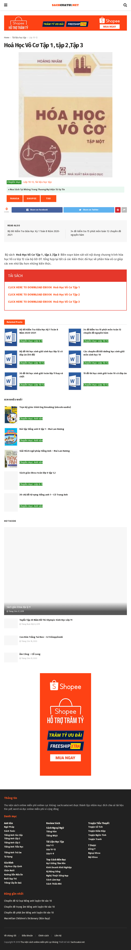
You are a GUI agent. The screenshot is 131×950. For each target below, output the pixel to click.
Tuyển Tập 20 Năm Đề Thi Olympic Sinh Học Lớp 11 (45, 620)
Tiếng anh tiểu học (13, 847)
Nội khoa (93, 857)
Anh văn (8, 823)
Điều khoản (27, 935)
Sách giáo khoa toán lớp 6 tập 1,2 (37, 472)
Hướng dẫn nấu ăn (13, 874)
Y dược (92, 845)
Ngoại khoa (94, 853)
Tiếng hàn (51, 831)
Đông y (92, 849)
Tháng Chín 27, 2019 (16, 611)
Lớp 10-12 (33, 37)
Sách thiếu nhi (54, 884)
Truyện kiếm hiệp (96, 831)
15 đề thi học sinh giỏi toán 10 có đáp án (105, 373)
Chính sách (43, 935)
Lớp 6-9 (50, 853)
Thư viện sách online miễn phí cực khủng (39, 942)
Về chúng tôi (10, 935)
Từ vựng (8, 856)
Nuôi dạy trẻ (10, 879)
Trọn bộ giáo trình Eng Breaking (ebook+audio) (45, 407)
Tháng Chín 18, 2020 (29, 641)
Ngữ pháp (9, 827)
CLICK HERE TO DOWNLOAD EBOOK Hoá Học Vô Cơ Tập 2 (44, 294)
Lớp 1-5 (50, 845)
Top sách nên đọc (56, 859)
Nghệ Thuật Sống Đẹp (57, 875)
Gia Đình (8, 862)
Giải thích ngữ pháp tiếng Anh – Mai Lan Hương (44, 451)
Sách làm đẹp (53, 880)
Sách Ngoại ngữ (55, 827)
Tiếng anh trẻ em (12, 852)
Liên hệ (57, 935)
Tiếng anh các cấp (13, 835)
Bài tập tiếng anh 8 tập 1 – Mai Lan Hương (41, 429)
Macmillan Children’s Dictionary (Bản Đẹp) (27, 918)
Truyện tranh (95, 839)
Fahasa (14, 198)
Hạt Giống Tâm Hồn (56, 863)
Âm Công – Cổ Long (29, 654)
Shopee (32, 198)
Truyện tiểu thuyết (98, 823)
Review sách (53, 823)
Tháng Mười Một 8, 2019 (30, 624)
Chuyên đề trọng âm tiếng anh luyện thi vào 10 (29, 906)
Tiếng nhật (52, 835)
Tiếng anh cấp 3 (12, 842)
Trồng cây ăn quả (12, 883)
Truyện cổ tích (95, 827)
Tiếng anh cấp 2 (12, 838)
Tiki (48, 198)
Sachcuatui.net (78, 942)
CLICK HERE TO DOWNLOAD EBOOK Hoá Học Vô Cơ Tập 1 (44, 287)
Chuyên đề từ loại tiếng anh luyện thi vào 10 (28, 900)
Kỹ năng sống (53, 871)
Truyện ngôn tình (97, 835)
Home (6, 37)
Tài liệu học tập (19, 37)
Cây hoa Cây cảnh (13, 866)
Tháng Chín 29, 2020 (29, 658)
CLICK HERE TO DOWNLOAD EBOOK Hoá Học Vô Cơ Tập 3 (44, 301)
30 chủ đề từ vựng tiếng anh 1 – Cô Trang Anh (43, 494)
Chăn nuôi (9, 870)
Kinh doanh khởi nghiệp (58, 867)
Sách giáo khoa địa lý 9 (19, 607)
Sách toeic (9, 831)
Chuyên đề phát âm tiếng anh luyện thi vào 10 (29, 912)
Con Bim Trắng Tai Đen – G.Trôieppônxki (41, 637)
